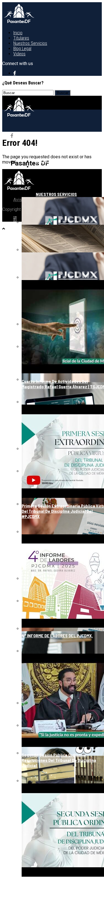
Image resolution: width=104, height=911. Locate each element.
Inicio (17, 32)
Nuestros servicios (30, 43)
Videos (19, 53)
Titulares (21, 38)
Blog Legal (22, 48)
